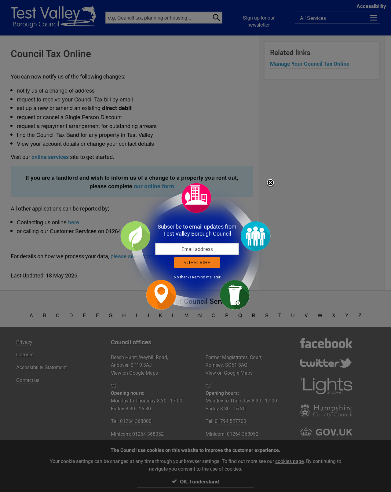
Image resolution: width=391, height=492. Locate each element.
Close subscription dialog (270, 183)
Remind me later (206, 277)
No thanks (182, 277)
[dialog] (195, 246)
